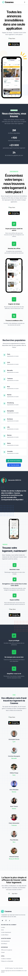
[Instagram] (6, 920)
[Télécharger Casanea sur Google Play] (14, 44)
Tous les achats (15, 465)
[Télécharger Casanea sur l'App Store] (14, 39)
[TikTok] (9, 920)
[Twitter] (2, 920)
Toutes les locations (15, 460)
